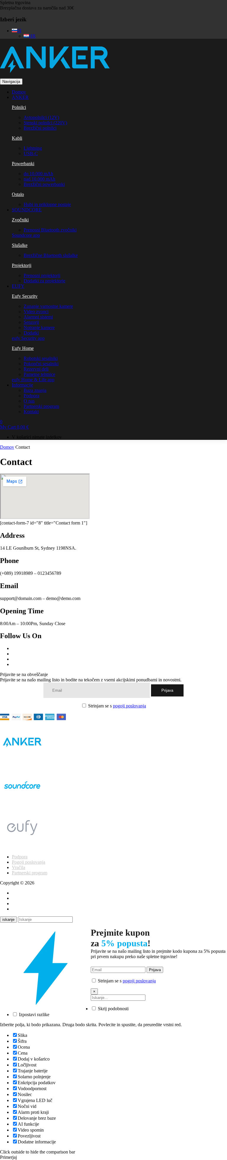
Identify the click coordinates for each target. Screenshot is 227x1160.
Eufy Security (25, 296)
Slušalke (19, 245)
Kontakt (31, 411)
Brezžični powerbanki (44, 184)
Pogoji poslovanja (28, 862)
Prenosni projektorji (42, 275)
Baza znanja (35, 390)
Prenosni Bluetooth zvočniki (50, 229)
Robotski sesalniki (41, 358)
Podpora (31, 395)
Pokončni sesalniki (41, 363)
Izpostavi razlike (33, 1014)
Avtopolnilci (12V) (41, 117)
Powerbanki (23, 163)
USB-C (31, 153)
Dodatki (31, 332)
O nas (29, 400)
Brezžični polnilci (40, 128)
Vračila (18, 867)
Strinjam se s (116, 705)
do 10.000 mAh (38, 173)
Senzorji (31, 322)
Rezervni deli (36, 368)
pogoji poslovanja (129, 705)
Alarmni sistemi (38, 316)
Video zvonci (36, 311)
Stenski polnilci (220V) (45, 122)
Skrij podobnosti (113, 1008)
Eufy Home (23, 348)
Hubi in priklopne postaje (47, 204)
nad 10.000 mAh (39, 178)
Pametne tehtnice (39, 374)
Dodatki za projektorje (44, 280)
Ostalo (18, 194)
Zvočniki (20, 219)
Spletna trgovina (15, 2)
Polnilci (19, 107)
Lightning (33, 148)
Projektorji (21, 265)
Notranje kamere (39, 327)
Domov (7, 447)
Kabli (17, 138)
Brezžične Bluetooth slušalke (51, 255)
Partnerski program (41, 406)
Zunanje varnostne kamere (48, 306)
